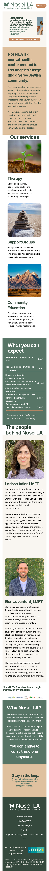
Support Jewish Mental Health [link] (24, 39)
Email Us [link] (41, 5)
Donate (24, 830)
